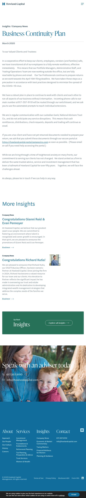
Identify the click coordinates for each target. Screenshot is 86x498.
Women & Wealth (23, 461)
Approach (6, 438)
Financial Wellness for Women (44, 451)
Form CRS (75, 478)
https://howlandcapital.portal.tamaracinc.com (25, 141)
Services (23, 431)
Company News (20, 26)
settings (61, 496)
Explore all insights (57, 322)
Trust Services (21, 458)
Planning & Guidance (45, 456)
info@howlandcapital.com (22, 379)
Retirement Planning (24, 449)
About (7, 431)
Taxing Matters (42, 447)
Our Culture (7, 445)
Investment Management (21, 439)
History (5, 448)
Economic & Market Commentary (44, 442)
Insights (6, 26)
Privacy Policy (51, 478)
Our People (6, 441)
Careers (5, 451)
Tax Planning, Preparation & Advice (24, 453)
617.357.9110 (14, 374)
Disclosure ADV (63, 478)
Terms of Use (38, 478)
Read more (6, 247)
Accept (73, 494)
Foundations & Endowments (22, 445)
